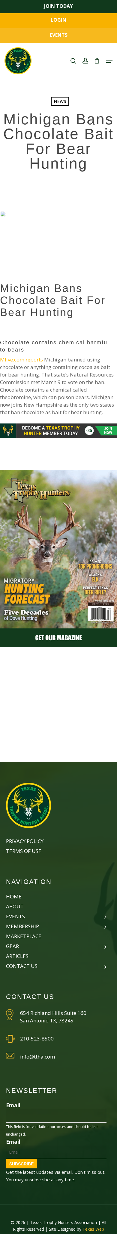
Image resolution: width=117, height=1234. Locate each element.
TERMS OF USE (23, 851)
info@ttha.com (37, 1056)
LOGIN (58, 20)
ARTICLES (17, 956)
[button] (109, 61)
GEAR (12, 946)
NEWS (60, 101)
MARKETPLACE (23, 936)
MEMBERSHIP (22, 926)
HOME (14, 896)
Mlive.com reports (21, 359)
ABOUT (15, 906)
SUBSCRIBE (21, 1163)
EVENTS (59, 35)
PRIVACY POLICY (25, 841)
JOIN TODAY (58, 6)
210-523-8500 (37, 1038)
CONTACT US (22, 966)
